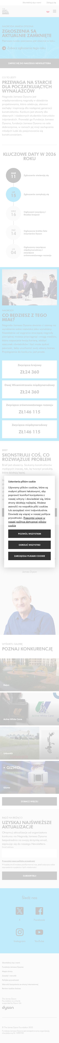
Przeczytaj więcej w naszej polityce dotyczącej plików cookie (27, 521)
